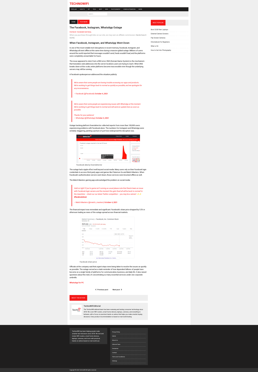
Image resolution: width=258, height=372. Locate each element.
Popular (74, 9)
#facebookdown (80, 197)
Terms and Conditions (118, 356)
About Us (115, 340)
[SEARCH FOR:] (97, 14)
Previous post (102, 290)
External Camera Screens (159, 34)
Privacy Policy (116, 332)
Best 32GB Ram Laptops (159, 30)
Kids (106, 9)
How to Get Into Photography (161, 50)
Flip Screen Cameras (158, 38)
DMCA (114, 336)
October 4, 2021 (101, 94)
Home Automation (129, 9)
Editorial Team (116, 344)
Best (100, 9)
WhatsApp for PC (77, 283)
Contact (114, 352)
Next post (116, 290)
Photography (115, 9)
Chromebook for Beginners (160, 42)
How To (82, 9)
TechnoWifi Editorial (84, 32)
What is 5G (154, 46)
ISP (89, 9)
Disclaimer (115, 348)
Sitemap (114, 361)
